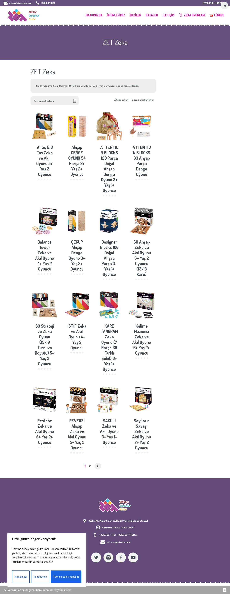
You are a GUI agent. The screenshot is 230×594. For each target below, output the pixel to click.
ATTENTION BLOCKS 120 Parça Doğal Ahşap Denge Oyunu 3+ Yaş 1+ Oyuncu (109, 168)
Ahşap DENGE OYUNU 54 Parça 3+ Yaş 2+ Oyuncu (77, 160)
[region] (46, 560)
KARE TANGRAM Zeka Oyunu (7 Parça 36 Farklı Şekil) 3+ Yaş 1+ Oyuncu (109, 347)
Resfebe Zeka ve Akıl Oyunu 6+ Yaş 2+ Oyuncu (44, 431)
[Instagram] (108, 557)
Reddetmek (40, 576)
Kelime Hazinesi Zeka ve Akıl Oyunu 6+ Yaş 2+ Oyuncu (141, 339)
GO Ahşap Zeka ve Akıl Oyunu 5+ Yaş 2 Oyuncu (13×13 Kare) (141, 258)
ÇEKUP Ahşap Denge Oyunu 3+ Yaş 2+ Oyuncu (77, 255)
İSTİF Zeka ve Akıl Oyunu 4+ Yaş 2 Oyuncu (76, 336)
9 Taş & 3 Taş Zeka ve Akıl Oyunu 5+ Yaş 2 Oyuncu (44, 160)
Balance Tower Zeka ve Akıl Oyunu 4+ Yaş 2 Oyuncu (44, 255)
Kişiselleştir (20, 576)
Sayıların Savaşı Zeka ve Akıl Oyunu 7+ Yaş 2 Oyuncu (141, 434)
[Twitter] (96, 557)
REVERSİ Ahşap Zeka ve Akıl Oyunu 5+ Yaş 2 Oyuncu (77, 434)
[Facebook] (121, 557)
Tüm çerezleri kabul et (66, 576)
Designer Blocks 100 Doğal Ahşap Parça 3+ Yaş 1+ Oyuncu (109, 258)
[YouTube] (133, 557)
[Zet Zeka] (115, 505)
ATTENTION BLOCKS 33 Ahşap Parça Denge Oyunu (142, 160)
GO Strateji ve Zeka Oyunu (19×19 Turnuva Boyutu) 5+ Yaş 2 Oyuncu (44, 344)
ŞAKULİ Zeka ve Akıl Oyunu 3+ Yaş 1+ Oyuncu (109, 431)
